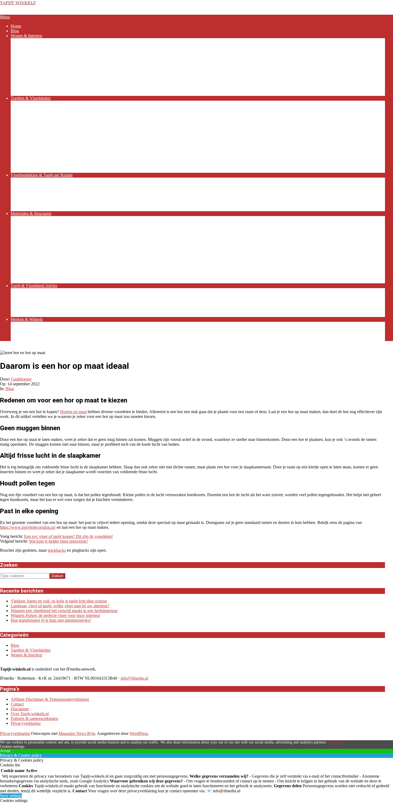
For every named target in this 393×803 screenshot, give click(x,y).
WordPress (139, 733)
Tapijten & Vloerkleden (31, 650)
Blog (10, 388)
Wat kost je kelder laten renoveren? (58, 541)
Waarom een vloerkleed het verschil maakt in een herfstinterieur (64, 610)
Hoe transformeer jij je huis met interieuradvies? (51, 620)
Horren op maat (73, 411)
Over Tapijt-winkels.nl (30, 713)
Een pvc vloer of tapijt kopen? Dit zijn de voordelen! (68, 536)
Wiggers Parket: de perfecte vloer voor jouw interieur (55, 615)
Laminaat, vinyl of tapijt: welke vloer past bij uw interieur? (60, 606)
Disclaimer (20, 709)
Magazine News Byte (77, 733)
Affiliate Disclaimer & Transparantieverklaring (50, 699)
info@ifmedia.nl (134, 678)
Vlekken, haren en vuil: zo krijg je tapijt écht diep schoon (59, 601)
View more (336, 742)
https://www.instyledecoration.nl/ (28, 527)
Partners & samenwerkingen (34, 718)
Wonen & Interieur (26, 655)
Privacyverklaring (26, 723)
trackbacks (57, 550)
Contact (17, 704)
